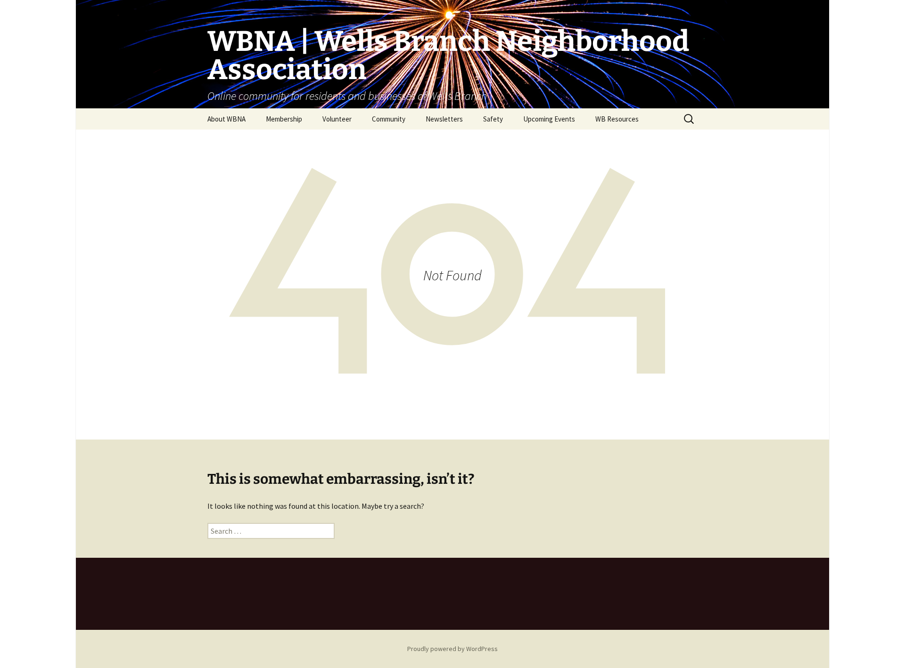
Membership (284, 118)
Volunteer (337, 118)
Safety (493, 118)
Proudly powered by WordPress (452, 648)
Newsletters (444, 118)
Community (388, 118)
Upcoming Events (549, 118)
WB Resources (617, 118)
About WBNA (226, 118)
